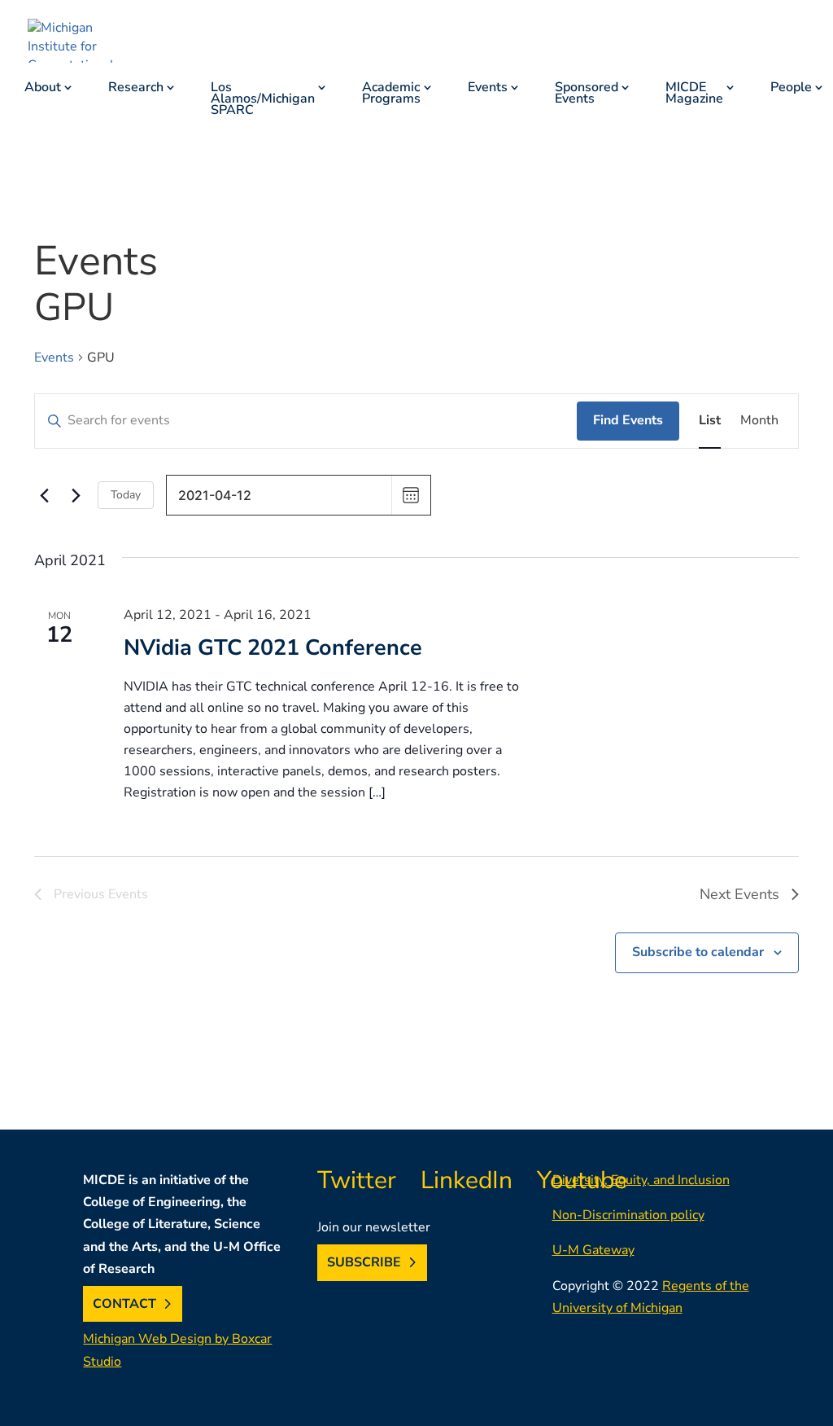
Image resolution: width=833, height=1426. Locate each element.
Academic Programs (391, 94)
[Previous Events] (44, 495)
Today (126, 494)
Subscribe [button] (364, 1262)
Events (488, 88)
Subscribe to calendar (698, 952)
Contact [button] (124, 1304)
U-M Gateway (593, 1250)
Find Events (628, 420)
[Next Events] (75, 495)
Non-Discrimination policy (628, 1215)
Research (136, 88)
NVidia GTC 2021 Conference (273, 648)
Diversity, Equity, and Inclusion (641, 1180)
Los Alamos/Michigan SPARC (263, 100)
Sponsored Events (586, 94)
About (42, 88)
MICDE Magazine (694, 94)
